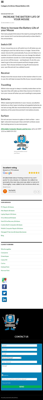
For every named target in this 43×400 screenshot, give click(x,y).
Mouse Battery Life (7, 14)
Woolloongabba (6, 249)
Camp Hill (4, 260)
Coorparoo (4, 252)
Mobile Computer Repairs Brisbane (12, 228)
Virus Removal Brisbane (8, 218)
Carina (3, 263)
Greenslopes (5, 256)
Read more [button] (6, 187)
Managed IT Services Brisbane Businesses (13, 232)
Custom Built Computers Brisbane (11, 225)
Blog (2, 235)
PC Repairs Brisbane (7, 207)
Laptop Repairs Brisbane (8, 214)
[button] (38, 191)
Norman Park (5, 270)
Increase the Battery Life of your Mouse (21, 18)
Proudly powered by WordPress (9, 397)
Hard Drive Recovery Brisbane (10, 221)
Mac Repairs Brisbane (7, 210)
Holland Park (5, 267)
